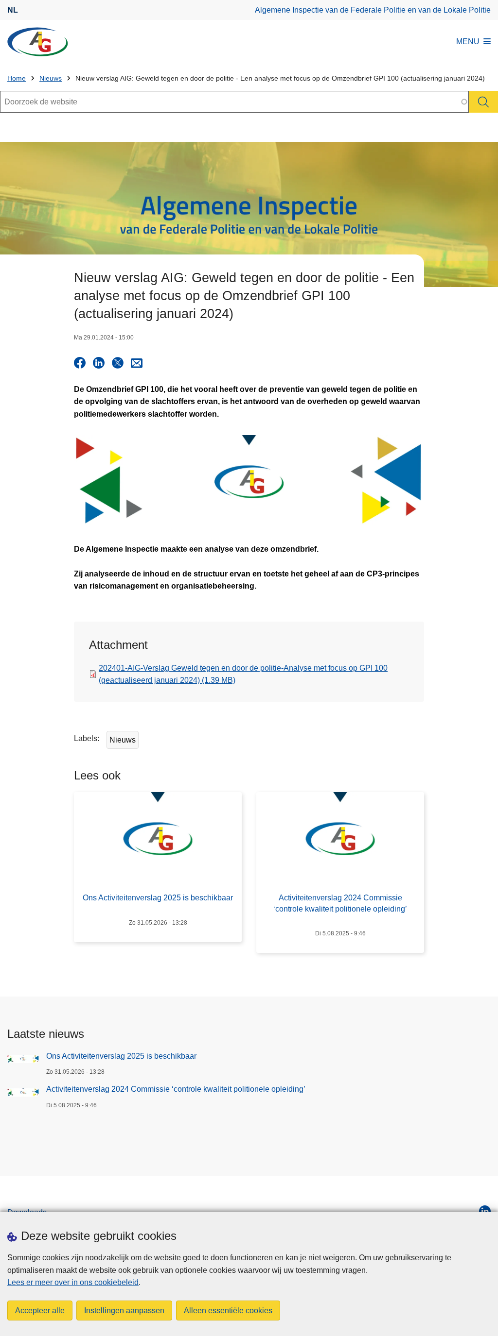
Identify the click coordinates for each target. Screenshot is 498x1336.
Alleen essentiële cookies (228, 1310)
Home (16, 78)
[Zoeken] (483, 102)
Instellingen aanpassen (124, 1310)
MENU (468, 41)
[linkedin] (485, 1211)
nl (12, 10)
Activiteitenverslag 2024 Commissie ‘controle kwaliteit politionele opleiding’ (175, 1089)
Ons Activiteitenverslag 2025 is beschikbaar (121, 1056)
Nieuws (50, 78)
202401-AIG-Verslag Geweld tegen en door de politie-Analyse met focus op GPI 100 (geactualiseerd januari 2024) (243, 674)
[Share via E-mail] (136, 363)
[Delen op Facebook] (80, 363)
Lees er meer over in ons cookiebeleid (73, 1282)
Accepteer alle (40, 1310)
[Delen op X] (118, 363)
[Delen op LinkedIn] (99, 363)
